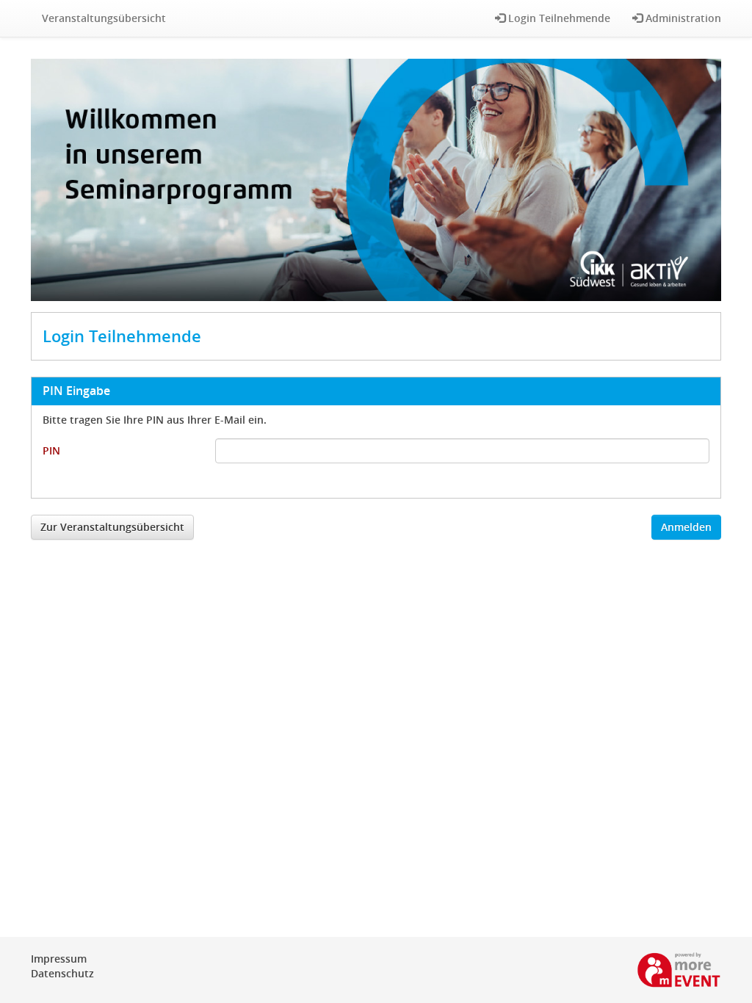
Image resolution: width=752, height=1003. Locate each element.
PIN (51, 450)
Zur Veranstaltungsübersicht (112, 527)
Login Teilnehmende (557, 18)
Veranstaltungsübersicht (104, 18)
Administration (682, 18)
